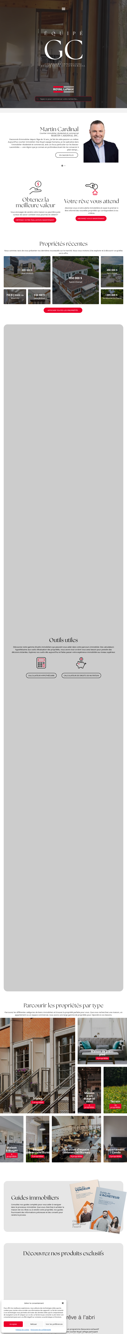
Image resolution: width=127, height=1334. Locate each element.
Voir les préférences (54, 1324)
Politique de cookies (22, 1330)
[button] (63, 1303)
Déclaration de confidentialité (41, 1330)
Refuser (33, 1324)
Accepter (13, 1324)
